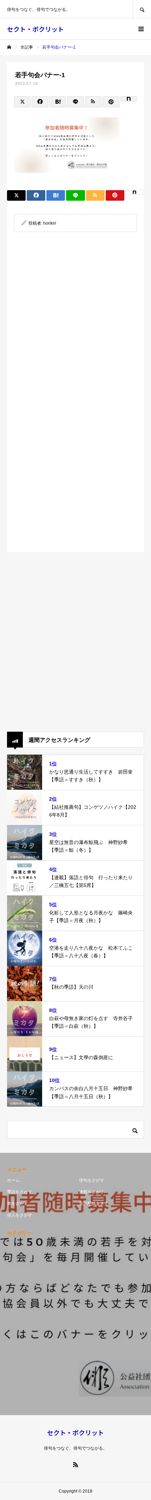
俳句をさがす (91, 1180)
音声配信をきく (94, 1203)
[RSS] (75, 1464)
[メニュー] (140, 28)
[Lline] (75, 101)
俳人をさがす (19, 1215)
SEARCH (142, 9)
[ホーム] (9, 47)
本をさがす (17, 1203)
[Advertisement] (75, 322)
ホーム (13, 1180)
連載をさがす (91, 1191)
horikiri (49, 223)
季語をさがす (19, 1191)
